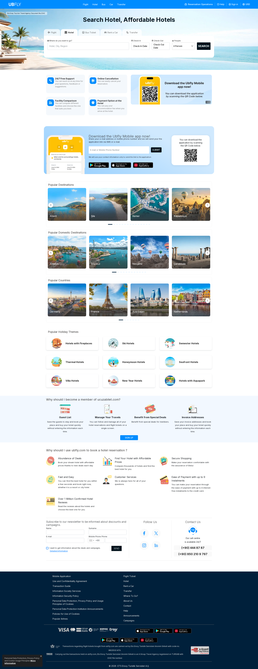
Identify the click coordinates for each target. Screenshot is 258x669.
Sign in (234, 4)
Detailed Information (59, 551)
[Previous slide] (50, 205)
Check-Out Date (158, 46)
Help (222, 4)
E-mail (49, 536)
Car (111, 4)
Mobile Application (62, 576)
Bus (103, 4)
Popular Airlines (60, 618)
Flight (85, 4)
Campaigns (128, 620)
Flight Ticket (129, 576)
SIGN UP (129, 437)
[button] (246, 4)
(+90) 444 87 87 (192, 548)
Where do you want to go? (60, 41)
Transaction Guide (61, 586)
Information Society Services (67, 591)
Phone (104, 536)
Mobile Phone (95, 536)
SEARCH (203, 46)
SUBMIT (156, 150)
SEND (116, 548)
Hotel (95, 4)
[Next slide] (207, 205)
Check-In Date (140, 46)
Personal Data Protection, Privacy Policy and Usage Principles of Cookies (78, 602)
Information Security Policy (66, 596)
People (177, 41)
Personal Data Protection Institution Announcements (78, 609)
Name (48, 528)
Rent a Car (128, 586)
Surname (92, 528)
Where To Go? (130, 596)
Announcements (131, 615)
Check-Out (158, 41)
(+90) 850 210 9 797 (192, 554)
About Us (127, 601)
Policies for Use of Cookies (66, 614)
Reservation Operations (200, 4)
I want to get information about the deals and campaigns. (74, 548)
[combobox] (91, 540)
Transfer (121, 4)
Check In (137, 41)
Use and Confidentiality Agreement (70, 581)
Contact (127, 606)
